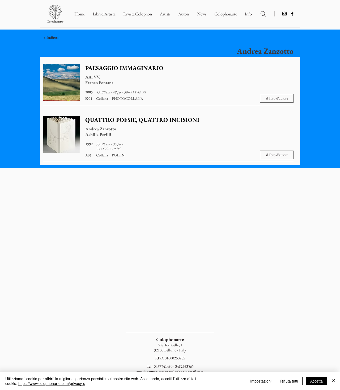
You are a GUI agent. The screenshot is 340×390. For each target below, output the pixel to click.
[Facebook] (292, 14)
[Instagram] (284, 14)
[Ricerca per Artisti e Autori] (263, 13)
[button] (225, 14)
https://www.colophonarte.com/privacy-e (51, 383)
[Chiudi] (333, 381)
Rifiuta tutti (289, 381)
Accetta (316, 381)
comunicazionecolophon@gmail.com (175, 371)
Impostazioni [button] (260, 381)
